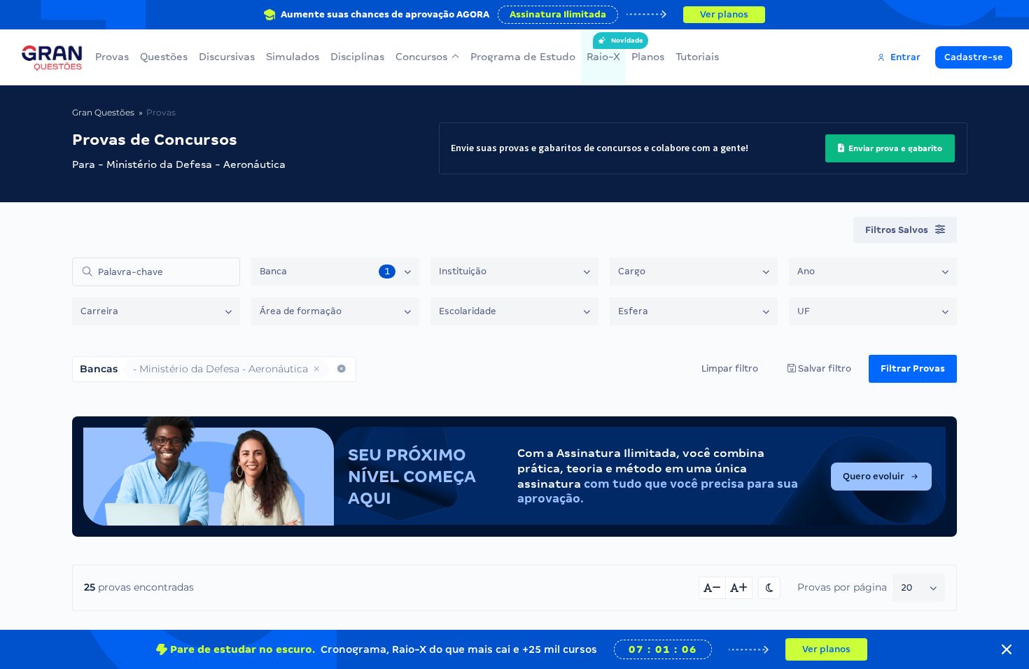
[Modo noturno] (769, 588)
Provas (112, 56)
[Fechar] (1006, 649)
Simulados (292, 56)
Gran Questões (103, 112)
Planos (647, 56)
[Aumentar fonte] (739, 588)
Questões (164, 56)
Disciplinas (357, 56)
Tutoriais (697, 56)
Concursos (421, 56)
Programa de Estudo (522, 56)
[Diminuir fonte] (712, 588)
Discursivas (227, 56)
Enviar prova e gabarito (894, 148)
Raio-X (603, 49)
